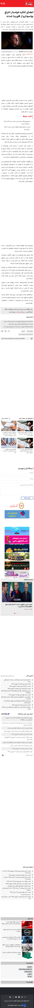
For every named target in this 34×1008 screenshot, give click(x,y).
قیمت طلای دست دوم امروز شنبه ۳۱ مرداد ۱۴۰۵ (18, 881)
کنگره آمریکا (30, 331)
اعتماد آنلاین (10, 1001)
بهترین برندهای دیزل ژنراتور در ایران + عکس (11, 953)
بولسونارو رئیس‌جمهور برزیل (26, 334)
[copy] (31, 338)
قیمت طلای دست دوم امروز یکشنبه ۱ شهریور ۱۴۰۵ (18, 884)
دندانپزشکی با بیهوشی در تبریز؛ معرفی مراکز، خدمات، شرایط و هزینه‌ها (11, 945)
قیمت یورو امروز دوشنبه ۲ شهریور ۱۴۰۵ (20, 684)
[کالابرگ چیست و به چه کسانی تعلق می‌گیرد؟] (27, 932)
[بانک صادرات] (17, 531)
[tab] (19, 613)
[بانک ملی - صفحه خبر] (17, 505)
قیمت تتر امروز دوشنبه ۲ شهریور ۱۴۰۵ (21, 705)
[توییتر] (9, 331)
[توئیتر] (12, 997)
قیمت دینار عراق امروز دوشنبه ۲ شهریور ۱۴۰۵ (19, 695)
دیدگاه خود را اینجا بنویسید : (26, 485)
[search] (1, 3)
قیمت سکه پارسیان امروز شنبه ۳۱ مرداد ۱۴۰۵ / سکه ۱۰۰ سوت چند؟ (16, 878)
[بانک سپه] (17, 548)
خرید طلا (30, 976)
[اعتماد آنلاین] (29, 3)
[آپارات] (9, 997)
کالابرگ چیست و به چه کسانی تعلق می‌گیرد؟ (12, 930)
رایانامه (31, 479)
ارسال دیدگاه (27, 498)
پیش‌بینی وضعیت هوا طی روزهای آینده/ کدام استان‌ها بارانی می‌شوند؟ (15, 691)
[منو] (4, 3)
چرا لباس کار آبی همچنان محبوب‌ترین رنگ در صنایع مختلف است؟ (11, 938)
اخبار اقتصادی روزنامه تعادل (25, 969)
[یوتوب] (15, 997)
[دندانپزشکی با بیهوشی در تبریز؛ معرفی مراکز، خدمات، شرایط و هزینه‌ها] (27, 947)
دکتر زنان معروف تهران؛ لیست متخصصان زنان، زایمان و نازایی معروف (11, 923)
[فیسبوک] (5, 331)
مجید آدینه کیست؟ (25, 894)
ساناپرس (30, 974)
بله (17, 312)
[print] (20, 51)
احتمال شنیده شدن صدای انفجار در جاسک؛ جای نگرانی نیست (17, 681)
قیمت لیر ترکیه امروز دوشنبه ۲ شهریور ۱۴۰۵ (19, 686)
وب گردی (30, 919)
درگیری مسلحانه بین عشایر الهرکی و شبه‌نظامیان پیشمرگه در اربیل (15, 708)
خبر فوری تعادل (28, 971)
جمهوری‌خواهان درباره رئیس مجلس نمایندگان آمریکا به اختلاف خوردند (17, 123)
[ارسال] (22, 51)
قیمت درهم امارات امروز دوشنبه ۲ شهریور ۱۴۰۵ (19, 688)
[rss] (24, 997)
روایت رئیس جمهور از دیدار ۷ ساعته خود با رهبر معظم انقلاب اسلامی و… (18, 605)
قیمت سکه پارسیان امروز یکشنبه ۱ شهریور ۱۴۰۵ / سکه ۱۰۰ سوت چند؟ (16, 872)
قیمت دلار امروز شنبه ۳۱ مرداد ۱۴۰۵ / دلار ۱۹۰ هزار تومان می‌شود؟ (16, 889)
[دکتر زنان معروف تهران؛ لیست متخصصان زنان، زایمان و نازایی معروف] (27, 924)
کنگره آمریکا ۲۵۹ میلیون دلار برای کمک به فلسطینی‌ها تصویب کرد (18, 327)
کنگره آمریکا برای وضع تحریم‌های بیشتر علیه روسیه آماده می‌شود (18, 321)
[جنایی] (17, 565)
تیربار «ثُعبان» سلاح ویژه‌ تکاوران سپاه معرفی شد (19, 886)
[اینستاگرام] (21, 997)
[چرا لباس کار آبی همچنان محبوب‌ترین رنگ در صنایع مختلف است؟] (27, 940)
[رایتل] (17, 539)
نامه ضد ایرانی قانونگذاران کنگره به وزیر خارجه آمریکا (20, 324)
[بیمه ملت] (17, 514)
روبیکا (22, 312)
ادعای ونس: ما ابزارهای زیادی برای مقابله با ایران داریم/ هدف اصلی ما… (15, 698)
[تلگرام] (2, 331)
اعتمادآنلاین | (29, 54)
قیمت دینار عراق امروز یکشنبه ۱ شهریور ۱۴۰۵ (19, 875)
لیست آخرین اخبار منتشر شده (7, 676)
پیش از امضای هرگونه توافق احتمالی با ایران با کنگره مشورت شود (17, 128)
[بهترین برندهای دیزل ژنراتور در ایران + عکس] (27, 955)
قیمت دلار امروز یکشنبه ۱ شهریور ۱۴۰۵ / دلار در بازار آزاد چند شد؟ (15, 897)
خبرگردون (29, 967)
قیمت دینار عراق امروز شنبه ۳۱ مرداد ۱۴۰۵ (20, 892)
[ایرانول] (17, 557)
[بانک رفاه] (17, 574)
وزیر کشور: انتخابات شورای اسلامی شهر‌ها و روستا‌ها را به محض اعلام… (17, 702)
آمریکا (23, 331)
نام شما (31, 473)
